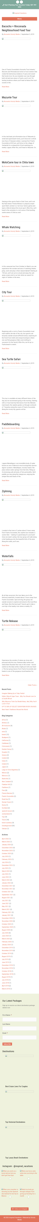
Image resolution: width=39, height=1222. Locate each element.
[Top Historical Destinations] (19, 1104)
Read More (5, 87)
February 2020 (6, 942)
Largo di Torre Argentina (10, 770)
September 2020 (7, 927)
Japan (4, 767)
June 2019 (5, 962)
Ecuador (4, 752)
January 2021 (6, 915)
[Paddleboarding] (16, 446)
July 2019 (5, 959)
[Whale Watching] (16, 249)
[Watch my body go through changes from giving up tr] (28, 1197)
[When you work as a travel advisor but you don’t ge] (10, 1178)
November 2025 (7, 850)
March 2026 (6, 842)
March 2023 (6, 871)
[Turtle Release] (16, 642)
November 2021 (7, 889)
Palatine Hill (6, 784)
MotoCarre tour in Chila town (18, 162)
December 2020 (7, 918)
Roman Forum (6, 802)
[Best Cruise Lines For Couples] (19, 1069)
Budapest (5, 737)
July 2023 (5, 868)
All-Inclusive (6, 726)
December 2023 (7, 865)
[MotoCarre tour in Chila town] (16, 184)
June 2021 (5, 903)
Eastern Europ (6, 749)
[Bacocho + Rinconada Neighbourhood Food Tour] (16, 52)
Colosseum (5, 746)
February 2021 (6, 912)
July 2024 (5, 862)
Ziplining (7, 491)
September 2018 (7, 974)
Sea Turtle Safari (11, 359)
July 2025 (5, 856)
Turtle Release (10, 621)
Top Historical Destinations (15, 1122)
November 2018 (7, 968)
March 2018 (6, 989)
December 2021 (7, 886)
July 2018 (5, 980)
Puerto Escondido (8, 796)
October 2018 (6, 971)
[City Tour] (16, 314)
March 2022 (6, 880)
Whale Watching (11, 227)
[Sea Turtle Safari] (16, 381)
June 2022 (5, 877)
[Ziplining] (16, 513)
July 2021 (5, 900)
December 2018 (7, 965)
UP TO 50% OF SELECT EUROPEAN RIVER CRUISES (19, 706)
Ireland (4, 764)
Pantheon (5, 787)
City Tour (7, 292)
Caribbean (5, 743)
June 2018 (5, 983)
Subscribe (7, 1044)
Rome (4, 805)
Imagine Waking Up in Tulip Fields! (13, 693)
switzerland (6, 814)
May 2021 (5, 906)
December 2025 (7, 848)
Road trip (5, 799)
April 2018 (5, 986)
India (3, 761)
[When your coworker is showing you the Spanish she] (10, 1197)
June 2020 (5, 936)
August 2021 (6, 898)
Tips (3, 817)
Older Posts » (32, 685)
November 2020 (7, 921)
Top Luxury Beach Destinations (16, 1158)
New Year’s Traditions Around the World (15, 709)
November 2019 (7, 950)
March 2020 (6, 939)
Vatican (4, 829)
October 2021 (6, 892)
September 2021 (7, 895)
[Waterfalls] (16, 578)
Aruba (4, 728)
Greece (4, 755)
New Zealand (6, 781)
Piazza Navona (7, 793)
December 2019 (7, 947)
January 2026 (6, 845)
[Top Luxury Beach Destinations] (19, 1140)
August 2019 (6, 956)
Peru (3, 790)
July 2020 (5, 933)
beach (4, 734)
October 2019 (6, 953)
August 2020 (6, 930)
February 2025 (6, 859)
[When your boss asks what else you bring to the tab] (28, 1178)
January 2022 (6, 883)
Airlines (4, 723)
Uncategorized (7, 826)
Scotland (5, 808)
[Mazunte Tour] (16, 119)
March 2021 (6, 909)
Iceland (4, 758)
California (5, 740)
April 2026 (5, 839)
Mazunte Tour (9, 97)
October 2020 (6, 924)
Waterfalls (7, 556)
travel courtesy (7, 823)
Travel (4, 820)
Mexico (4, 773)
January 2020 (6, 945)
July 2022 (5, 874)
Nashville (5, 779)
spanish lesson (7, 811)
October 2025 (6, 853)
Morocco (5, 776)
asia (3, 731)
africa (4, 720)
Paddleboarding (11, 424)
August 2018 (6, 977)
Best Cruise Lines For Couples (16, 1086)
